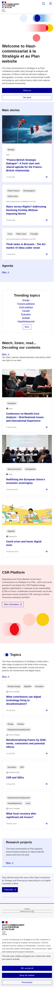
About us (27, 90)
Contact (27, 909)
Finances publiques (26, 304)
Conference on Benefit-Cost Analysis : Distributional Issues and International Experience (25, 417)
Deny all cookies (27, 975)
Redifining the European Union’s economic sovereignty (25, 481)
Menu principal (50, 3)
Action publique (26, 307)
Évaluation (26, 314)
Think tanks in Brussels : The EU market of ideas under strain (25, 246)
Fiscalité (26, 311)
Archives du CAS (26, 911)
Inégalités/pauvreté (26, 321)
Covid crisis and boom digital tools (23, 543)
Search (43, 3)
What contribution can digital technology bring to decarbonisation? (23, 700)
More (4, 272)
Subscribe (8, 890)
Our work (27, 97)
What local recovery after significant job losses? (21, 815)
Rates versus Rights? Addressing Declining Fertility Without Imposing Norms (26, 210)
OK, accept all (27, 968)
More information (11, 604)
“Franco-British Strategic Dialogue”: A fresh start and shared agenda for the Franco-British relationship (24, 165)
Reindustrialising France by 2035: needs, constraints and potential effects (26, 743)
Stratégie (26, 318)
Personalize (27, 982)
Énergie (26, 300)
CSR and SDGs (15, 777)
